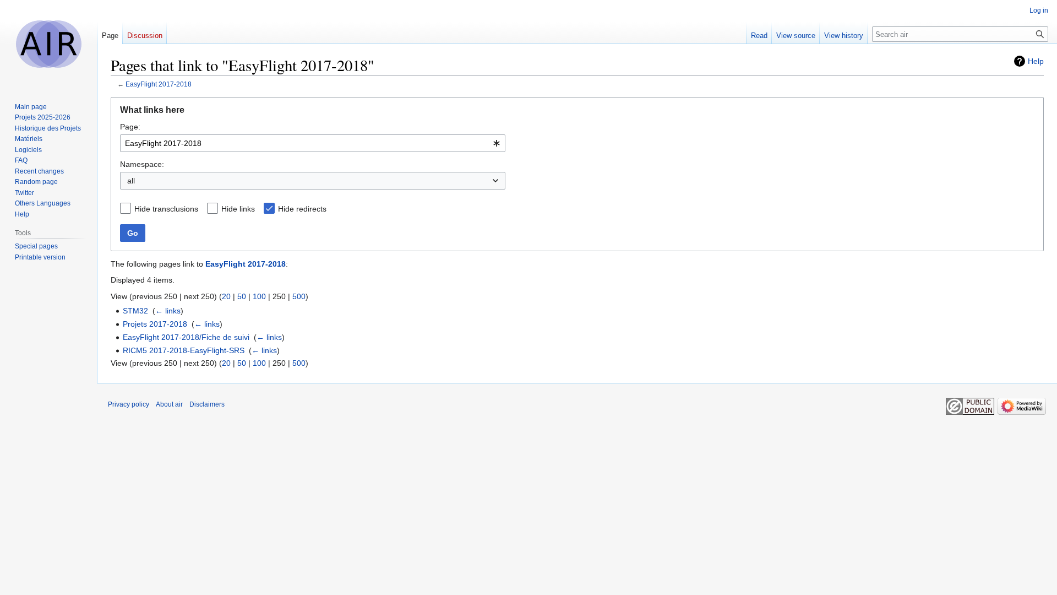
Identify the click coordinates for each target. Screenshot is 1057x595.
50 (241, 296)
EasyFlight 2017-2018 (159, 84)
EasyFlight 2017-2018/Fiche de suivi (186, 337)
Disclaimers (207, 404)
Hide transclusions (166, 208)
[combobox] (312, 143)
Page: (130, 126)
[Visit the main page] (48, 44)
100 (259, 296)
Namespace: (142, 164)
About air (169, 404)
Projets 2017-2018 (155, 324)
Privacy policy (128, 404)
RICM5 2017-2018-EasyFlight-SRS (183, 350)
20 (226, 296)
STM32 (135, 310)
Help (1036, 61)
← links (168, 310)
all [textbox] (131, 180)
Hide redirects (302, 208)
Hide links (238, 208)
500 (299, 296)
